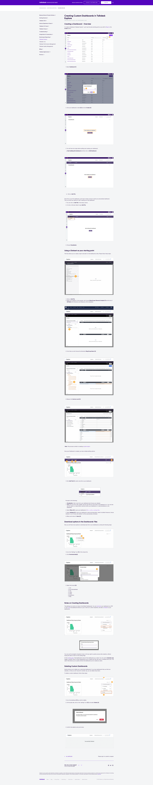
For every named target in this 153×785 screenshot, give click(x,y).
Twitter (111, 765)
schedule (106, 607)
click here (99, 774)
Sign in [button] (106, 2)
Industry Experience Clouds (45, 23)
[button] (79, 765)
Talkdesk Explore (43, 39)
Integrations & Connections (45, 34)
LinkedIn (113, 765)
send (69, 607)
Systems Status (77, 779)
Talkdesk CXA (42, 20)
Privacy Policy (56, 779)
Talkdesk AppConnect (44, 51)
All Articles (69, 756)
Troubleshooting (43, 31)
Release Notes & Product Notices (47, 15)
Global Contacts (84, 779)
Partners (41, 54)
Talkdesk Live (42, 41)
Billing (40, 49)
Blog (51, 779)
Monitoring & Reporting (44, 37)
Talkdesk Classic (43, 28)
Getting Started (43, 17)
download (99, 606)
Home (47, 779)
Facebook (108, 765)
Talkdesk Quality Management (46, 46)
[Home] (48, 2)
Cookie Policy (63, 779)
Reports (108, 27)
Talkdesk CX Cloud (43, 26)
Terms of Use (70, 779)
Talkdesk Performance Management (47, 44)
